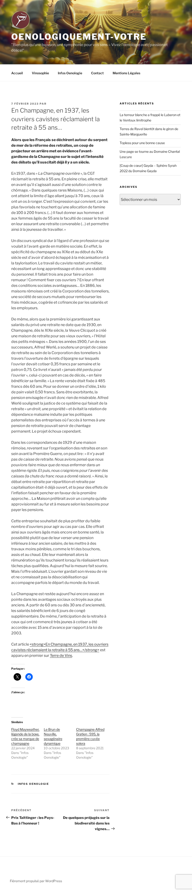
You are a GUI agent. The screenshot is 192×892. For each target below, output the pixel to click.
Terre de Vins (61, 655)
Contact (97, 73)
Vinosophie (40, 73)
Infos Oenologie (70, 73)
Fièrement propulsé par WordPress (36, 881)
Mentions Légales (126, 73)
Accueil (17, 73)
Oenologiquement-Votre (78, 37)
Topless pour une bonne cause (142, 143)
